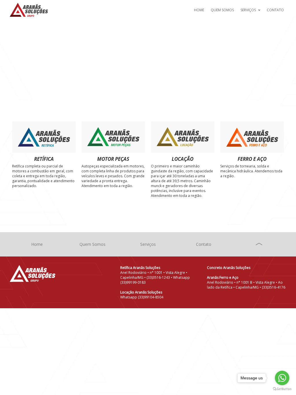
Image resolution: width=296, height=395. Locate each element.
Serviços (248, 10)
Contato (275, 10)
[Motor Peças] (113, 137)
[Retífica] (44, 137)
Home (199, 10)
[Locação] (183, 137)
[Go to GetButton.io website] (282, 389)
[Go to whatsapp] (282, 378)
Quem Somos (222, 10)
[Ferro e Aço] (252, 137)
